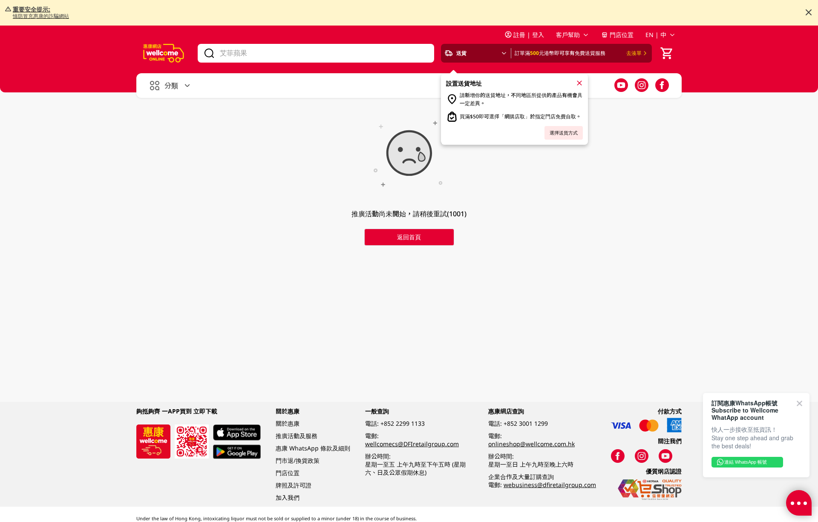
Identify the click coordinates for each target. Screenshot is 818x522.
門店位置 (622, 35)
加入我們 (288, 497)
